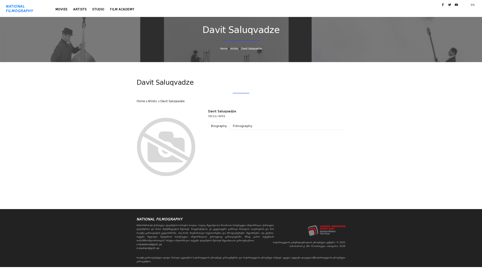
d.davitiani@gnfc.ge (148, 248)
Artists (80, 9)
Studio (98, 9)
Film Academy (122, 9)
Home (223, 48)
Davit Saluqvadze (251, 48)
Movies (61, 9)
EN (472, 5)
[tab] (219, 126)
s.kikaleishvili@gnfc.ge (149, 244)
